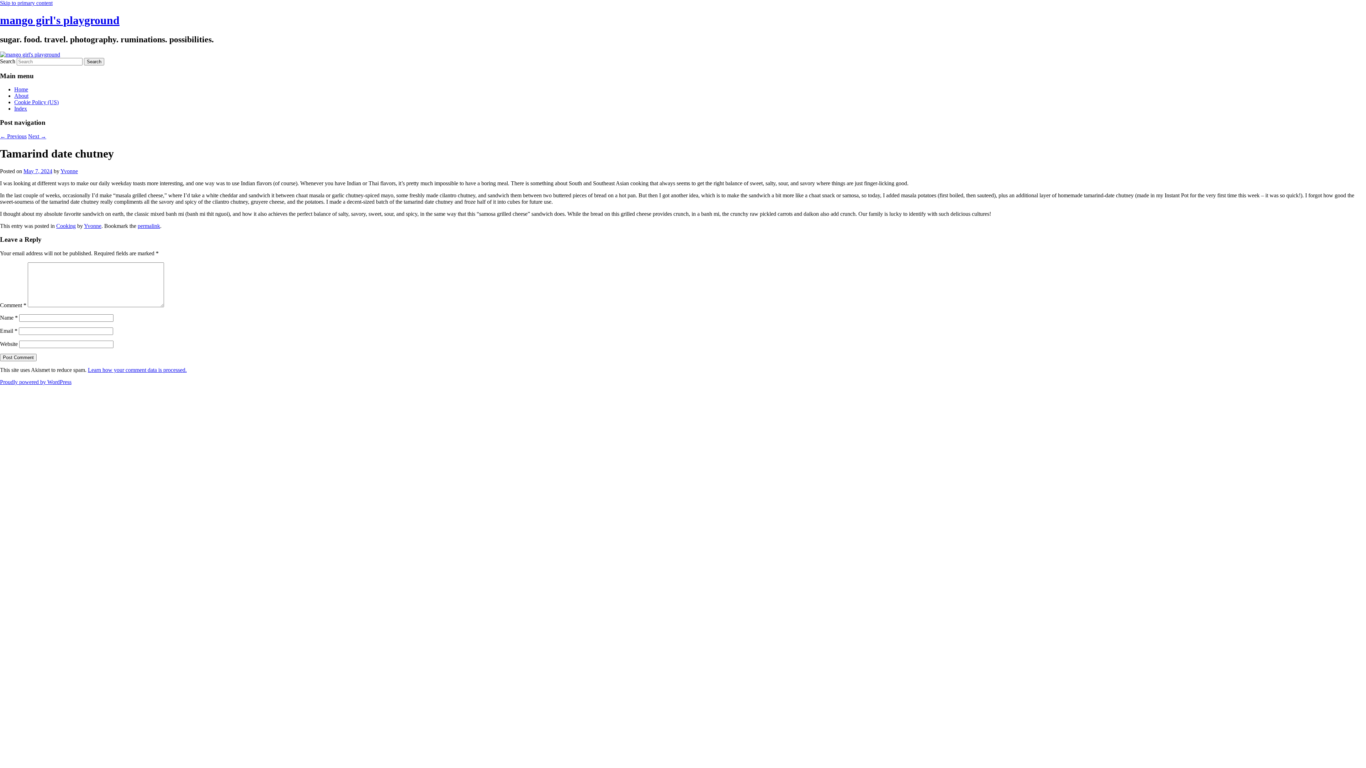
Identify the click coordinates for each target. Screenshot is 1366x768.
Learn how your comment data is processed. (137, 370)
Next (37, 136)
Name (9, 318)
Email (8, 331)
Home (21, 89)
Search (7, 61)
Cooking (66, 226)
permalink (149, 226)
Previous (13, 136)
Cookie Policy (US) (36, 102)
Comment (13, 305)
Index (20, 109)
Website (9, 344)
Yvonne (69, 171)
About (21, 96)
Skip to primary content (26, 3)
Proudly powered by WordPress (36, 382)
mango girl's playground (60, 20)
